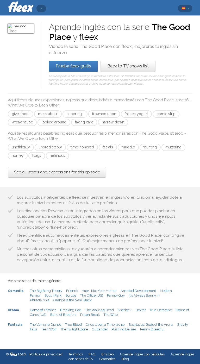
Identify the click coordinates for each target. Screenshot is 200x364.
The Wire (111, 315)
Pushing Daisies (124, 329)
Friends (72, 291)
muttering (173, 147)
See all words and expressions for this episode (57, 172)
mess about (48, 114)
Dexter (140, 310)
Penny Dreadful (152, 329)
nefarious (57, 155)
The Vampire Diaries (45, 325)
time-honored (82, 147)
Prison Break (90, 315)
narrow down (113, 122)
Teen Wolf (49, 329)
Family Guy (116, 295)
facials (108, 147)
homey (18, 155)
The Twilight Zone (74, 329)
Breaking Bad (70, 310)
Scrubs (70, 295)
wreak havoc (22, 122)
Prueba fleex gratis (73, 66)
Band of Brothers (63, 315)
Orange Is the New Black (72, 300)
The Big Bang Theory (46, 291)
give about (20, 114)
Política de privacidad (46, 354)
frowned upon (104, 114)
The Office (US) (91, 295)
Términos (75, 354)
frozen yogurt (136, 114)
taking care (84, 122)
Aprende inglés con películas (142, 354)
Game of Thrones (43, 310)
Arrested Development (138, 291)
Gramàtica (107, 359)
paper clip (75, 114)
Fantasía (15, 325)
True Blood (73, 325)
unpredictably (50, 147)
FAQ (92, 354)
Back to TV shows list (128, 66)
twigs (36, 155)
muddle (128, 147)
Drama (13, 310)
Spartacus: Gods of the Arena (151, 325)
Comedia (15, 291)
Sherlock (125, 310)
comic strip (166, 114)
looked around (53, 122)
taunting (150, 147)
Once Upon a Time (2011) (105, 325)
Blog (125, 359)
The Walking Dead (99, 310)
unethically (21, 147)
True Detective (161, 310)
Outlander (100, 329)
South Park (53, 295)
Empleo (107, 354)
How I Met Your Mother (99, 291)
